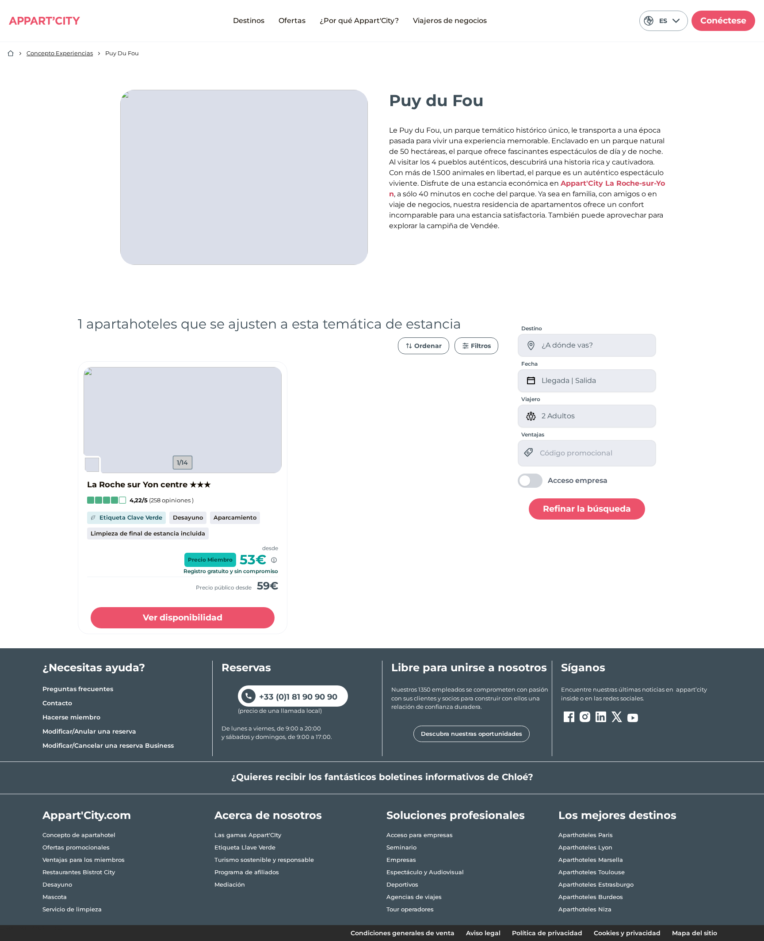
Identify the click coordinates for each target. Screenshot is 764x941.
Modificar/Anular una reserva (89, 731)
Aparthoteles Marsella (590, 859)
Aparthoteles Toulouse (591, 872)
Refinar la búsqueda (587, 508)
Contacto (57, 703)
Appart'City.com (86, 815)
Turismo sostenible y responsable (264, 859)
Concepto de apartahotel (78, 834)
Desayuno (57, 884)
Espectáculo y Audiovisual (425, 872)
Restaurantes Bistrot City (78, 872)
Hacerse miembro (71, 717)
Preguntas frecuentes (77, 689)
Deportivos (402, 884)
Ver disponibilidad (182, 617)
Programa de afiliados (246, 872)
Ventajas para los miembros (83, 859)
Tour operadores (410, 909)
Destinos (248, 20)
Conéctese (723, 20)
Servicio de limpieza (72, 909)
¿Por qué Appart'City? (359, 20)
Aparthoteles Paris (585, 834)
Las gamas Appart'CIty (247, 834)
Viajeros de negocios (450, 20)
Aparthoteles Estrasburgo (596, 884)
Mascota (54, 896)
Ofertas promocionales (76, 847)
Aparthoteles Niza (584, 909)
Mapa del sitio (694, 933)
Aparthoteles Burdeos (590, 896)
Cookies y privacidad (627, 933)
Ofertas (292, 20)
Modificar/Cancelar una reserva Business (108, 746)
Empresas (401, 859)
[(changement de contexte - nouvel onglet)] (569, 717)
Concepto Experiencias (60, 53)
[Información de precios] (274, 560)
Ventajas (532, 434)
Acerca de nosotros (268, 815)
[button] (183, 420)
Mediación (229, 884)
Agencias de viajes (414, 896)
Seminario (401, 847)
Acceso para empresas (419, 834)
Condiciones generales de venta (403, 933)
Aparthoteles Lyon (585, 847)
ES (663, 21)
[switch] (562, 481)
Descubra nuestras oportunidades (471, 733)
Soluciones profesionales (455, 815)
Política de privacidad (547, 933)
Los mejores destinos (617, 815)
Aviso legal (483, 933)
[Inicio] (10, 53)
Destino (531, 328)
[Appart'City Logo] (44, 21)
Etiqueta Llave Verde (244, 847)
